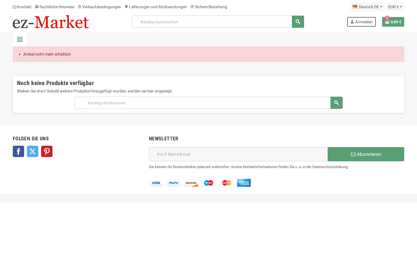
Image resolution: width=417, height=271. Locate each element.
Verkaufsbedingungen (99, 7)
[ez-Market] (51, 21)
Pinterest (46, 151)
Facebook (18, 151)
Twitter (32, 151)
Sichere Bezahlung (208, 7)
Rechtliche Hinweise (54, 7)
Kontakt (23, 7)
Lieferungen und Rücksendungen (156, 7)
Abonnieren (368, 154)
